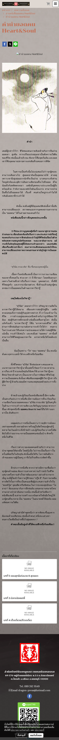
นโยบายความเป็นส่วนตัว (20, 730)
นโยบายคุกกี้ (39, 730)
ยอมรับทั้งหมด (36, 735)
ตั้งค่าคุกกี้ (21, 735)
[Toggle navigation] (55, 4)
